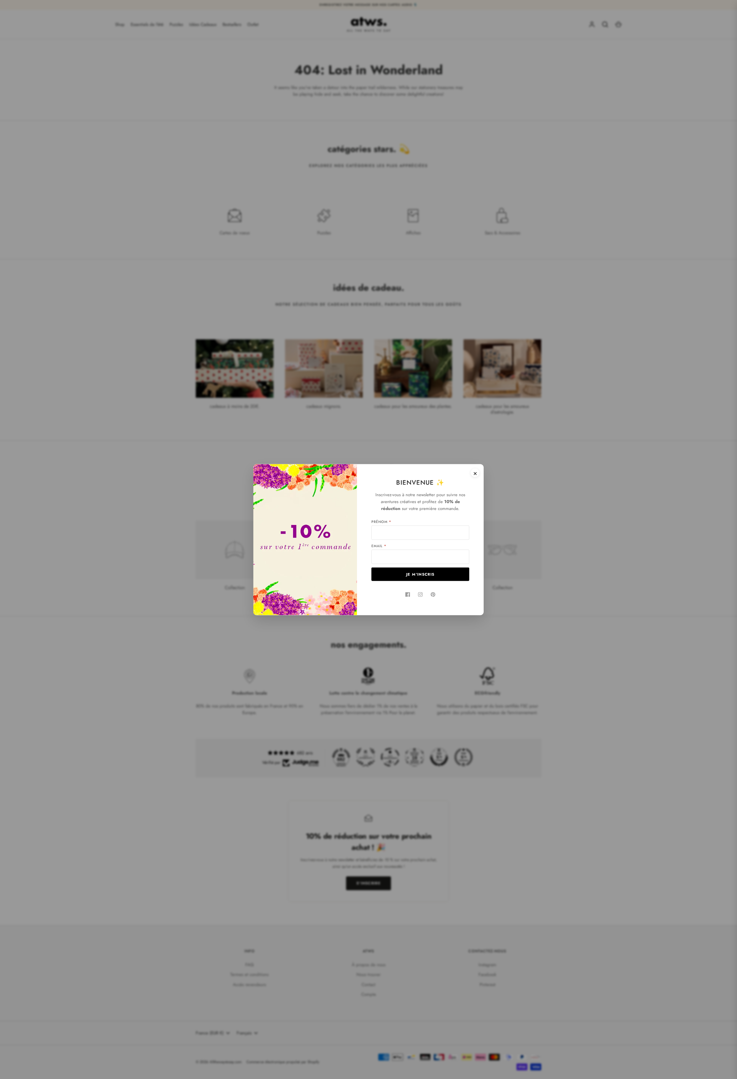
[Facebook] (407, 594)
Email (378, 545)
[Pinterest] (433, 594)
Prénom (381, 521)
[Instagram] (420, 594)
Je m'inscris (420, 574)
